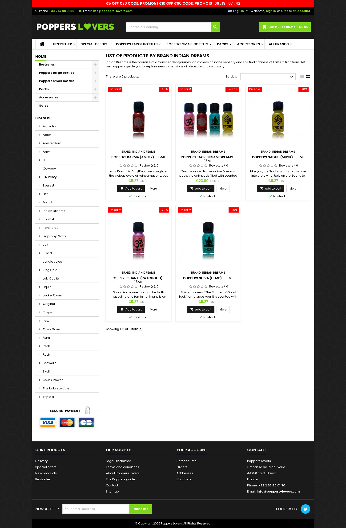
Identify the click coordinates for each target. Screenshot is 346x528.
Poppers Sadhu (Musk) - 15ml (278, 157)
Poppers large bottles (137, 44)
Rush (46, 354)
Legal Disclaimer (118, 461)
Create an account (295, 11)
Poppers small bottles (187, 44)
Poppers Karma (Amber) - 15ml (138, 157)
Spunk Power (52, 380)
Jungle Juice (52, 261)
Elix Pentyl (49, 177)
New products (46, 473)
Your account (192, 450)
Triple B (48, 397)
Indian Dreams (53, 211)
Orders (182, 467)
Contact (112, 485)
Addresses (185, 473)
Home (40, 56)
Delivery (41, 461)
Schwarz (49, 363)
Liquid (47, 287)
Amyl (46, 151)
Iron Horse (50, 227)
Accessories (248, 44)
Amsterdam (51, 143)
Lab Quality (51, 278)
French (47, 202)
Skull (46, 371)
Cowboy (49, 168)
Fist (45, 194)
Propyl (47, 312)
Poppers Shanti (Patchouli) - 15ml (138, 280)
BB (44, 160)
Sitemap (112, 491)
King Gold (49, 270)
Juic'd (47, 253)
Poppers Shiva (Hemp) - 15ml (208, 278)
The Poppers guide (120, 479)
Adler (46, 134)
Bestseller (62, 44)
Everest (48, 185)
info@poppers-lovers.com (113, 11)
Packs (222, 44)
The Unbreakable (55, 388)
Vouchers (184, 479)
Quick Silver (51, 329)
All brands (279, 44)
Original (48, 304)
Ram (46, 337)
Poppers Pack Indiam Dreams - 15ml (208, 159)
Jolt (45, 244)
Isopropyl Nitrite (54, 236)
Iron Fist (48, 219)
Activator (49, 126)
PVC (45, 320)
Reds (46, 346)
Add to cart (131, 188)
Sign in (271, 11)
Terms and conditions (122, 467)
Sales (43, 105)
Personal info (187, 461)
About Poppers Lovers (123, 473)
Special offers (94, 44)
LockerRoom (52, 295)
